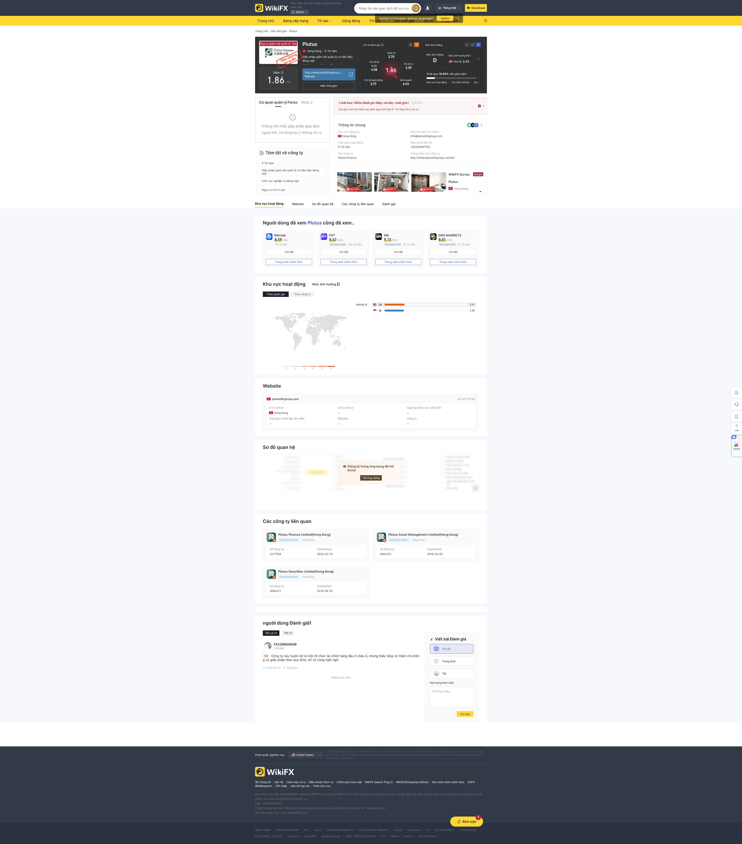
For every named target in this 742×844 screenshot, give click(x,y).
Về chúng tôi (263, 782)
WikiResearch (263, 786)
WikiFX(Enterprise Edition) (412, 782)
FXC (306, 830)
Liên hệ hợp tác (300, 786)
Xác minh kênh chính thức (448, 782)
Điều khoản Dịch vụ (321, 782)
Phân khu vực (322, 786)
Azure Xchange (330, 836)
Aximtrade (414, 830)
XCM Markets (468, 830)
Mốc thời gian (328, 85)
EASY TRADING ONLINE (360, 836)
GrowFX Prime (427, 836)
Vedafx (408, 836)
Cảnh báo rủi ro (296, 782)
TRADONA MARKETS (340, 830)
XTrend (397, 830)
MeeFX (395, 836)
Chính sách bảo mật (349, 782)
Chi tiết (289, 251)
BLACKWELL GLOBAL (269, 836)
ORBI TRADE (263, 830)
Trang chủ (261, 31)
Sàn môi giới (278, 31)
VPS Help (281, 786)
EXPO (471, 782)
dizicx (318, 830)
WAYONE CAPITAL (287, 830)
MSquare (293, 836)
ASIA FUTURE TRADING (373, 830)
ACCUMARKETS (444, 830)
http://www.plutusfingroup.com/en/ (432, 157)
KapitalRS (310, 836)
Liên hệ (278, 782)
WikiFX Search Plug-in (379, 782)
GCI (383, 836)
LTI (427, 830)
